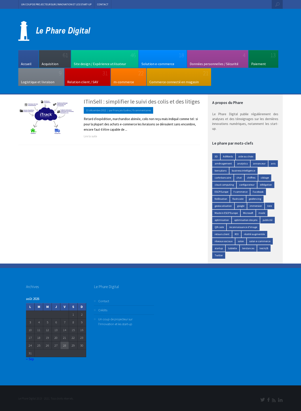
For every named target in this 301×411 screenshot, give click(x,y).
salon (241, 241)
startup (219, 248)
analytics (242, 163)
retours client (222, 234)
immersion (256, 205)
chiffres (251, 177)
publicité (267, 220)
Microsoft (248, 213)
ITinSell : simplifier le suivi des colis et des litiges (142, 101)
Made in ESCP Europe (226, 213)
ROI (237, 234)
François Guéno (122, 110)
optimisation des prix (245, 220)
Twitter (219, 255)
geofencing (255, 198)
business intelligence (243, 170)
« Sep (30, 359)
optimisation (222, 220)
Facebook (258, 191)
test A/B (264, 248)
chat (239, 177)
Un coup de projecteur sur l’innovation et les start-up (56, 4)
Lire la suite (90, 136)
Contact (102, 4)
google (240, 205)
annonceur (259, 163)
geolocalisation (223, 205)
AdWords (228, 156)
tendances (248, 248)
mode (261, 213)
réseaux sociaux (223, 241)
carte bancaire (223, 177)
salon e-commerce (259, 241)
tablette (232, 248)
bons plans (221, 170)
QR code (219, 227)
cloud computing (224, 184)
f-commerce (240, 191)
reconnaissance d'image (243, 227)
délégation (266, 184)
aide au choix (245, 156)
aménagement (223, 163)
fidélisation (221, 198)
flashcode (237, 198)
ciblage (265, 177)
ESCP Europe (221, 191)
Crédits (102, 310)
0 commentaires (141, 110)
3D (216, 156)
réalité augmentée (254, 234)
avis (273, 163)
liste (269, 205)
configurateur (247, 184)
